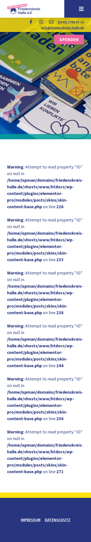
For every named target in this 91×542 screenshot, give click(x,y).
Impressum (30, 519)
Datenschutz (57, 519)
